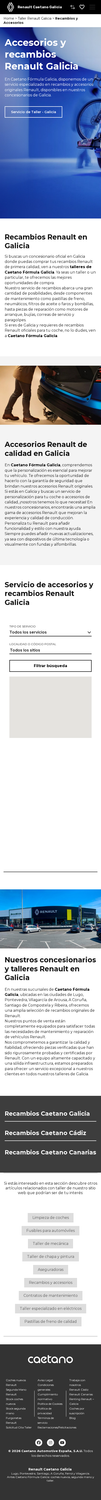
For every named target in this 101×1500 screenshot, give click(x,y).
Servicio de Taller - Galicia (33, 112)
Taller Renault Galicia (34, 18)
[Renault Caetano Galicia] (10, 7)
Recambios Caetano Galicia (47, 1113)
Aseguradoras (50, 1269)
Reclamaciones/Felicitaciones (57, 1427)
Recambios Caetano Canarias (50, 1152)
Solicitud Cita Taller (19, 1427)
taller (61, 1188)
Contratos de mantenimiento (50, 1295)
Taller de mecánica (50, 1243)
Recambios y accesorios (50, 1282)
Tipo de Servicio (22, 626)
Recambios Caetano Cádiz (45, 1132)
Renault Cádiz (79, 1389)
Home (9, 18)
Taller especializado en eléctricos (51, 1308)
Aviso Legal (45, 1380)
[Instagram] (50, 1442)
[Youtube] (62, 1442)
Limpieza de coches (50, 1217)
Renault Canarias (81, 1394)
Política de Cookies (50, 1404)
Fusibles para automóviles (50, 1230)
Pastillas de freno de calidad (50, 1321)
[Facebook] (38, 1442)
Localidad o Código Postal (32, 644)
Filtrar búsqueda (50, 666)
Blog (72, 1418)
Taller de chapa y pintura (50, 1256)
